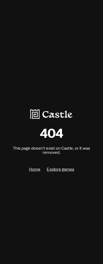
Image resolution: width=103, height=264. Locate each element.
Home (34, 169)
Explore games (60, 169)
